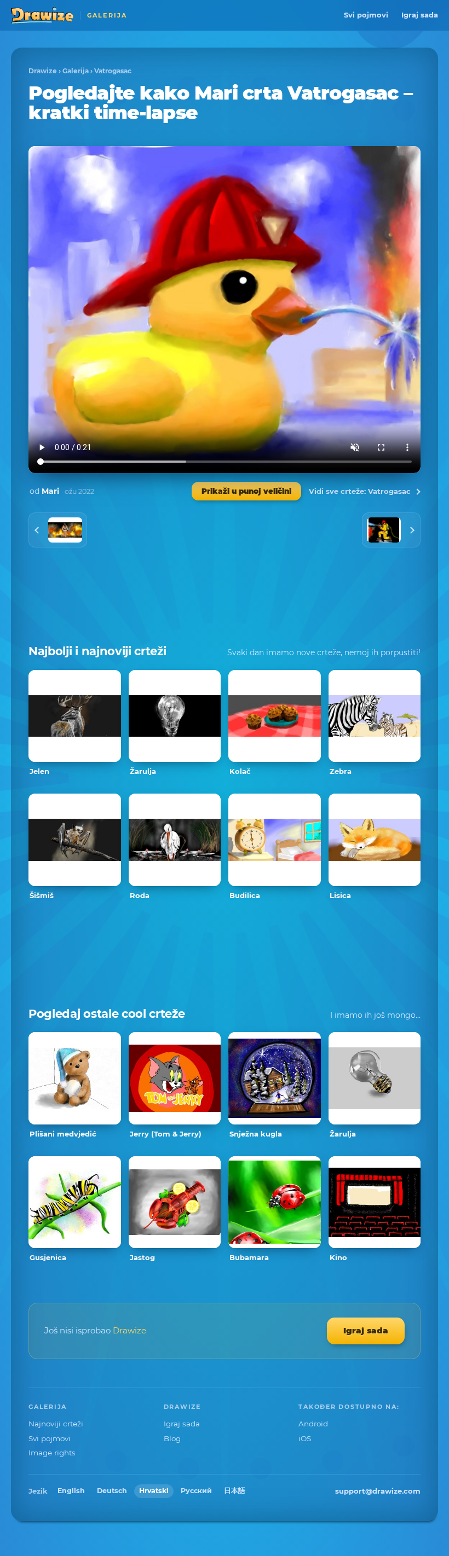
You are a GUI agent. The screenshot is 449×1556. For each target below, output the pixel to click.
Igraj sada (419, 14)
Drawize (42, 71)
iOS (304, 1438)
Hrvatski (154, 1491)
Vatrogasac (112, 71)
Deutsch (112, 1491)
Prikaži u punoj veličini (246, 491)
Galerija (75, 71)
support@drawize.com (378, 1491)
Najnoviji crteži (55, 1423)
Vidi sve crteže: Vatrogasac (360, 491)
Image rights (52, 1452)
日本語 (234, 1491)
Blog (172, 1438)
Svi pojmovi (366, 14)
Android (313, 1423)
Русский (196, 1491)
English (71, 1491)
